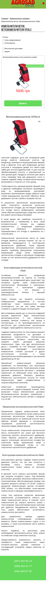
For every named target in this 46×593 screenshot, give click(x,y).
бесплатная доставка (13, 48)
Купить (23, 103)
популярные (10, 43)
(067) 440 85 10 (23, 561)
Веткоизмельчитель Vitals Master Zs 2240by (20, 57)
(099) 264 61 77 (23, 566)
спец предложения (13, 40)
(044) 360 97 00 (23, 571)
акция (7, 51)
